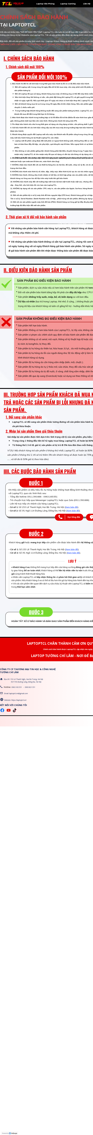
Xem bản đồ (71, 507)
